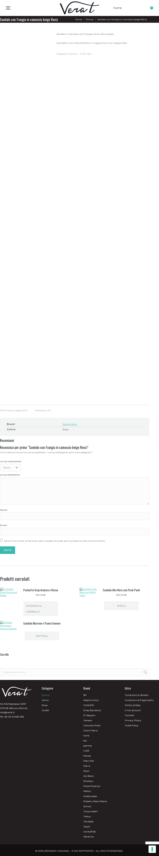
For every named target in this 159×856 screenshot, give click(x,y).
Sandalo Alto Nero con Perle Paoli (121, 590)
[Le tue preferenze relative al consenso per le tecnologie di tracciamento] (152, 849)
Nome (4, 509)
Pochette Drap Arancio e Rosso (40, 590)
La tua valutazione (11, 461)
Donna (72, 53)
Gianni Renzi (69, 424)
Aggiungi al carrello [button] (34, 608)
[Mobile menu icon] (8, 8)
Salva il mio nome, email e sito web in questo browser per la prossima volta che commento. (54, 540)
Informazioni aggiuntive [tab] (13, 410)
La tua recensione (10, 474)
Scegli (121, 605)
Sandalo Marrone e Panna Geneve (41, 623)
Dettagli (42, 635)
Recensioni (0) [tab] (43, 410)
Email (4, 525)
